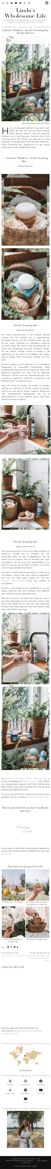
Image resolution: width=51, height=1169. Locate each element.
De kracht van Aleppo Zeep (37, 939)
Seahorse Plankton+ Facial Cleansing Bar (26, 778)
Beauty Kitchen (30, 781)
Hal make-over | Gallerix (12, 954)
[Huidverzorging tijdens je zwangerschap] (13, 922)
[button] (48, 3)
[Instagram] (7, 3)
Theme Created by (25, 1166)
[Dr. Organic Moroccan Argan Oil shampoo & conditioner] (37, 885)
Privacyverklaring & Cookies (20, 1160)
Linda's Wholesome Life (25, 13)
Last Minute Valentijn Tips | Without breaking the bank (38, 956)
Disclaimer (42, 1160)
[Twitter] (3, 3)
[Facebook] (20, 3)
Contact (26, 1162)
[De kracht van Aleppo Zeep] (37, 922)
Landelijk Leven (25, 27)
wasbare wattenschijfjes (13, 581)
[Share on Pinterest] (14, 947)
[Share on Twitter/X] (11, 947)
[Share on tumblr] (17, 947)
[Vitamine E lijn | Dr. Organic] (13, 885)
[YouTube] (16, 3)
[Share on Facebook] (8, 947)
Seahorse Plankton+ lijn (37, 797)
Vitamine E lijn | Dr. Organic (12, 902)
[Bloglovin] (25, 3)
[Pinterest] (12, 3)
